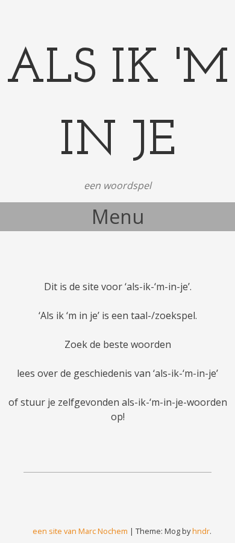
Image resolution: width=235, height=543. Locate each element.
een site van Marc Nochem (80, 531)
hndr (201, 531)
